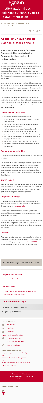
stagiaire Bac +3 (7, 26)
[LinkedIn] (3, 391)
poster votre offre (19, 206)
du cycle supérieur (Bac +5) (12, 312)
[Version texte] (34, 31)
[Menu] (3, 2)
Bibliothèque (26, 374)
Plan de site (29, 376)
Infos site (15, 374)
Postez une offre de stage (11, 279)
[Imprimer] (30, 31)
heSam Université (16, 376)
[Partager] (40, 31)
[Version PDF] (37, 31)
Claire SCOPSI (32, 242)
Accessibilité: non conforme (21, 379)
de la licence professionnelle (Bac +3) (16, 307)
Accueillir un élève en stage (18, 23)
